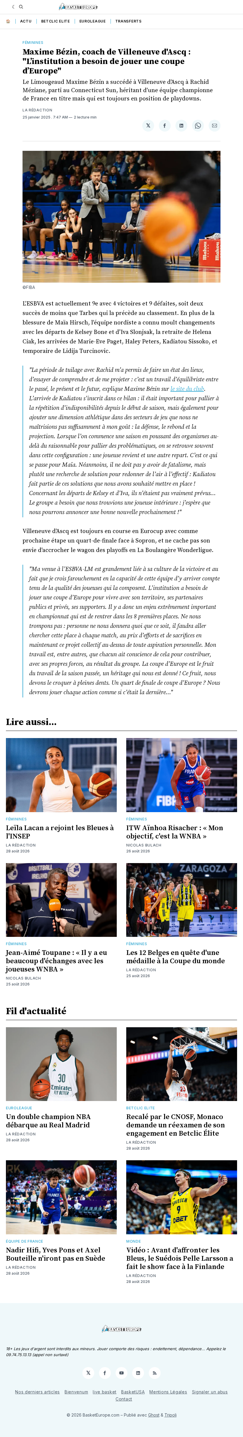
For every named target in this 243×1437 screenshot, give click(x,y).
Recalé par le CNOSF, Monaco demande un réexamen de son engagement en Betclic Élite (175, 1125)
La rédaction (37, 110)
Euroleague (92, 21)
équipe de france (24, 1241)
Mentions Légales (168, 1391)
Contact (124, 1398)
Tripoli (170, 1414)
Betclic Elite (55, 21)
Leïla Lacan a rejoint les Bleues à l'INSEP (60, 832)
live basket (104, 1391)
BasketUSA (133, 1391)
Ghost (153, 1414)
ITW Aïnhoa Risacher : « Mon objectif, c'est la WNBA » (174, 832)
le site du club (187, 389)
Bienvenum (76, 1391)
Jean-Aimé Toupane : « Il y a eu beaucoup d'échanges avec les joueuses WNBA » (56, 961)
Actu (26, 21)
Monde (133, 1241)
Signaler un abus (210, 1391)
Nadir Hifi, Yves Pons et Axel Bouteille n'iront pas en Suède (55, 1254)
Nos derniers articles (37, 1391)
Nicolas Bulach (144, 845)
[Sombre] (14, 7)
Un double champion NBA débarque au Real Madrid (48, 1121)
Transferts (128, 21)
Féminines (33, 42)
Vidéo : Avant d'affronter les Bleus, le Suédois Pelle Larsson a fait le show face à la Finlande (179, 1258)
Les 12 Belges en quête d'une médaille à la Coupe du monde (175, 957)
